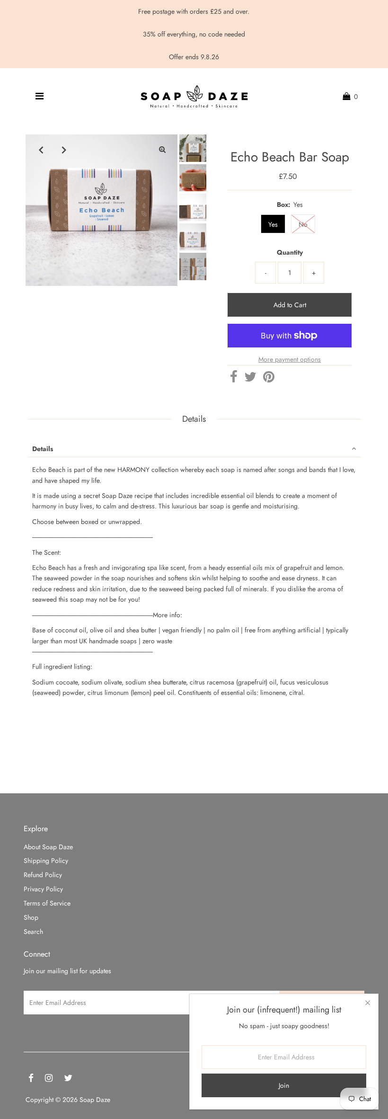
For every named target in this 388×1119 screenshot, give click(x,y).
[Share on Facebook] (234, 379)
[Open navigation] (39, 96)
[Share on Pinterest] (268, 379)
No (303, 224)
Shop (31, 917)
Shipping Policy (46, 860)
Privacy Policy (43, 889)
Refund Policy (43, 874)
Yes (273, 224)
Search (33, 931)
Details (42, 448)
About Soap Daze (48, 847)
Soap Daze (94, 1099)
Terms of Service (47, 903)
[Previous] (40, 149)
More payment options (289, 359)
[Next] (63, 149)
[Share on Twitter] (250, 379)
